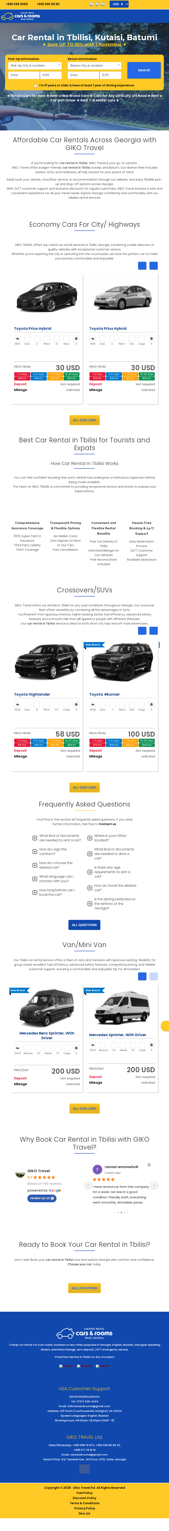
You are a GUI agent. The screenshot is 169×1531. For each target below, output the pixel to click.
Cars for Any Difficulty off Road (120, 95)
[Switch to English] (66, 1366)
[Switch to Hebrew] (103, 1366)
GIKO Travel (38, 1170)
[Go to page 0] (114, 1212)
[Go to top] (162, 1489)
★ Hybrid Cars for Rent (26, 95)
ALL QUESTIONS (84, 925)
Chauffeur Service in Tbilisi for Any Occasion (84, 1357)
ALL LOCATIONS (84, 1288)
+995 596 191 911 (47, 4)
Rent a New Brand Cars (69, 95)
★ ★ (84, 44)
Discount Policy (84, 1498)
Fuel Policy (85, 1493)
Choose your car (80, 1264)
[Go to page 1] (118, 1212)
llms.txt (84, 1513)
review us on (40, 1198)
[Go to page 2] (121, 1212)
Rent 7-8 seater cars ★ (99, 100)
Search (144, 70)
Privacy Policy (84, 1508)
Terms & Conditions (85, 1503)
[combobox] (35, 65)
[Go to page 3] (124, 1212)
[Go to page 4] (127, 1212)
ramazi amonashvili (121, 1167)
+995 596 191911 (16, 4)
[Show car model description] (47, 297)
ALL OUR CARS (84, 420)
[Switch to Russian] (84, 1366)
